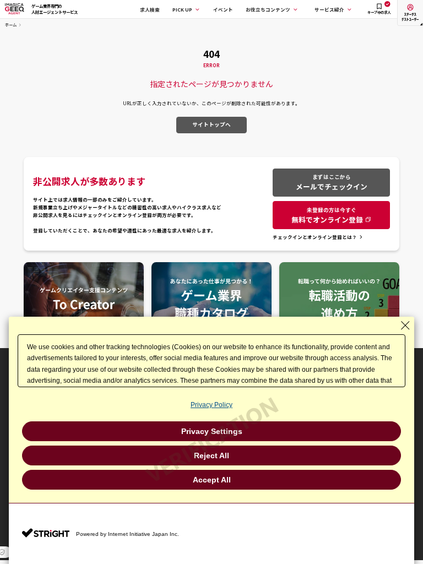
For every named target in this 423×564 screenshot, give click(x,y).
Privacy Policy (211, 405)
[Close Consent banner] (405, 325)
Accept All (212, 479)
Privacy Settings (211, 431)
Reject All (211, 455)
